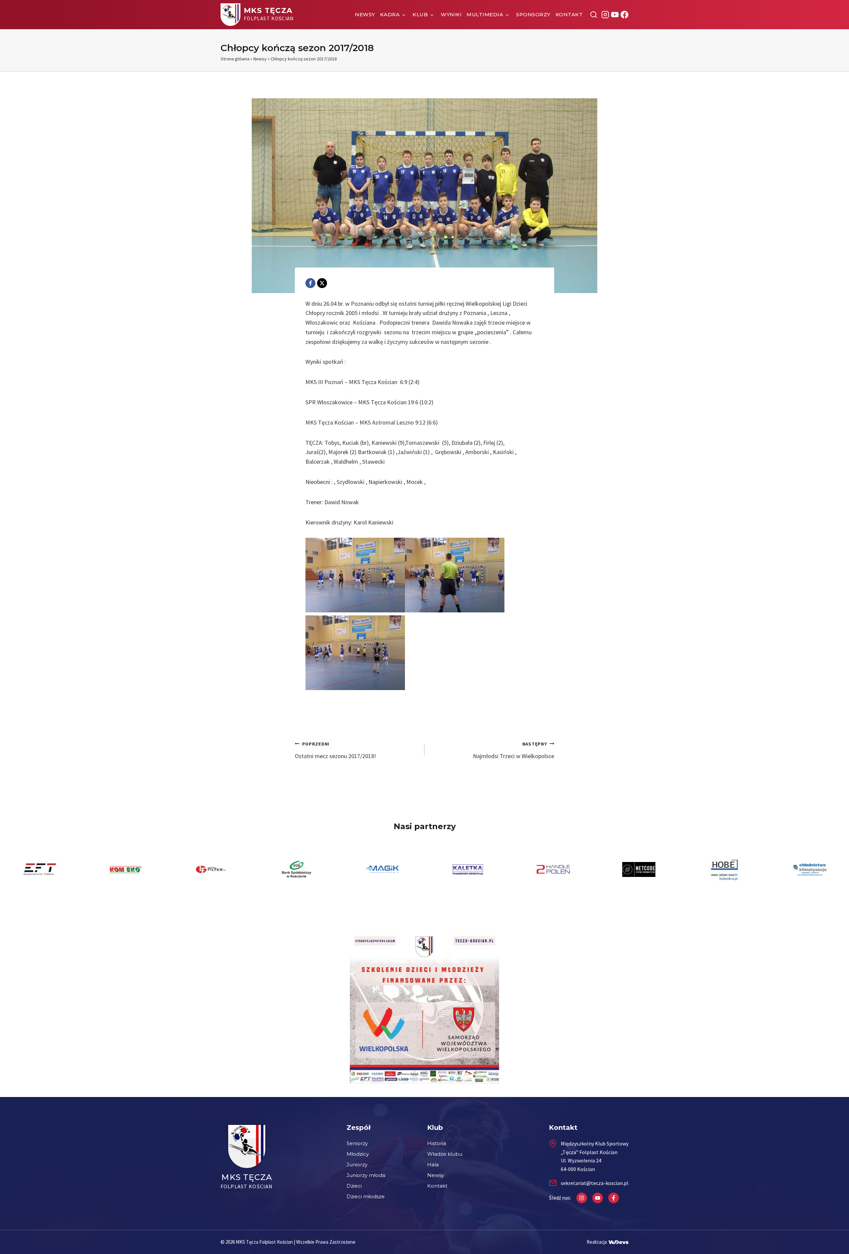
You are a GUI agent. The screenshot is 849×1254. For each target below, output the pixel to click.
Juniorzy (357, 1164)
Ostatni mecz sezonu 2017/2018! (335, 750)
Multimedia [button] (485, 14)
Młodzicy (358, 1154)
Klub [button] (420, 14)
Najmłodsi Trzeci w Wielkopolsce (513, 750)
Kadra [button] (390, 14)
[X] (322, 283)
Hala (433, 1164)
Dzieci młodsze (366, 1196)
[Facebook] (310, 283)
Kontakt (569, 14)
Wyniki (451, 14)
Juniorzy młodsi (366, 1175)
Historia (436, 1143)
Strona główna (235, 59)
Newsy (365, 14)
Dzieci (354, 1186)
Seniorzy (357, 1143)
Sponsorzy (533, 14)
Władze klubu (444, 1154)
